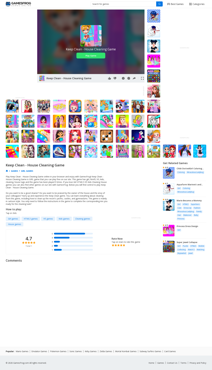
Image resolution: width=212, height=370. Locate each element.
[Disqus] (106, 300)
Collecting (182, 249)
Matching (200, 249)
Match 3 (191, 249)
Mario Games (22, 351)
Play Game (91, 55)
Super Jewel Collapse (187, 242)
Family (199, 211)
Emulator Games (39, 351)
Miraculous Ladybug (195, 172)
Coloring (181, 172)
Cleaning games (82, 218)
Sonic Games (76, 351)
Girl (179, 188)
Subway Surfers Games (150, 351)
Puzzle (185, 246)
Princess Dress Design (187, 226)
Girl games (13, 218)
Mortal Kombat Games (126, 351)
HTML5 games (31, 218)
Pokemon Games (58, 351)
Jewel (190, 253)
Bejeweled (182, 253)
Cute (179, 208)
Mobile (201, 246)
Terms (183, 362)
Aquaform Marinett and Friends (189, 184)
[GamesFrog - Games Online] (18, 4)
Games (160, 362)
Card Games (170, 351)
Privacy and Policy (198, 362)
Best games (177, 4)
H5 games (48, 218)
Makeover (187, 215)
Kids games (64, 218)
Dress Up (187, 208)
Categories (199, 4)
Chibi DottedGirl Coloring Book (189, 168)
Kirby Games (91, 351)
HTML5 (185, 204)
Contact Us (172, 362)
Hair (179, 215)
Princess (181, 218)
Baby (196, 215)
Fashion (197, 208)
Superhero (195, 204)
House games (14, 224)
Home (151, 362)
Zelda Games (106, 351)
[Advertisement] (20, 53)
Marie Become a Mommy (189, 200)
